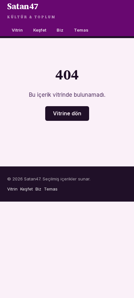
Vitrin (17, 30)
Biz (60, 30)
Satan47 (31, 10)
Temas (81, 30)
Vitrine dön (67, 113)
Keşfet (39, 30)
